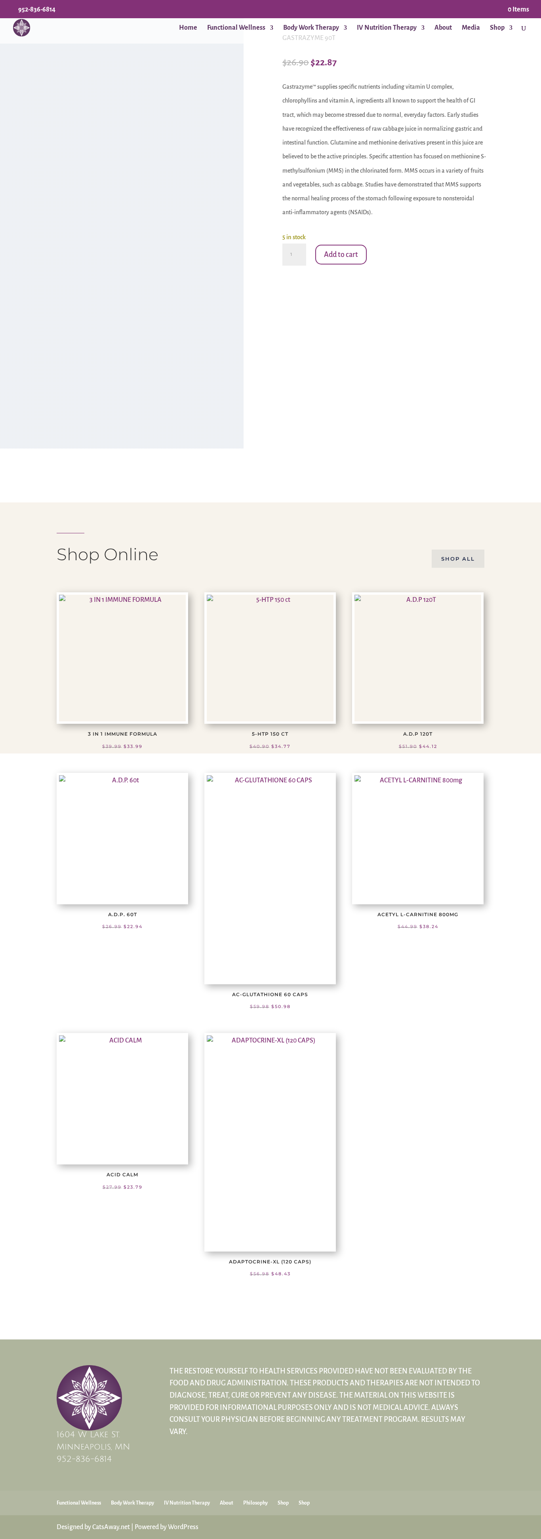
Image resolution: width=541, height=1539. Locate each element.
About (443, 28)
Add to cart (341, 255)
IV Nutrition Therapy (387, 28)
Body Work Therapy (311, 28)
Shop (497, 28)
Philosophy (255, 1503)
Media (471, 28)
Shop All (458, 558)
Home (188, 28)
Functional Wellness (236, 28)
